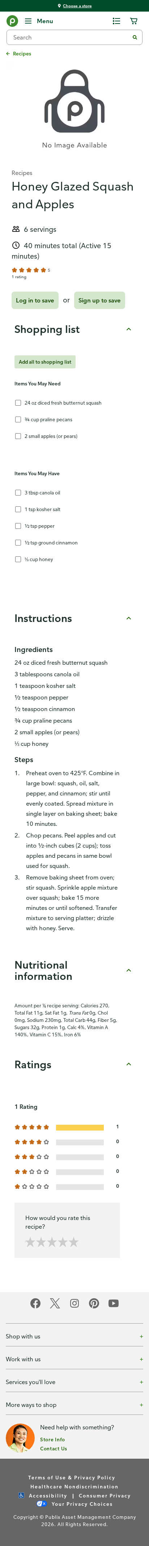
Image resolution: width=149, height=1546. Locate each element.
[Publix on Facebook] (35, 1307)
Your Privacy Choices (81, 1504)
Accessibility (47, 1495)
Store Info (52, 1439)
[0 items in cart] (133, 21)
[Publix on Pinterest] (94, 1307)
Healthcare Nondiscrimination (74, 1486)
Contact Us (53, 1448)
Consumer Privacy (105, 1495)
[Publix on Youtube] (113, 1307)
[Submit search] (135, 37)
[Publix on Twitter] (55, 1307)
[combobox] (71, 37)
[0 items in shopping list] (116, 21)
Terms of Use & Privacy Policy (71, 1477)
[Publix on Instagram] (74, 1307)
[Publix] (12, 22)
